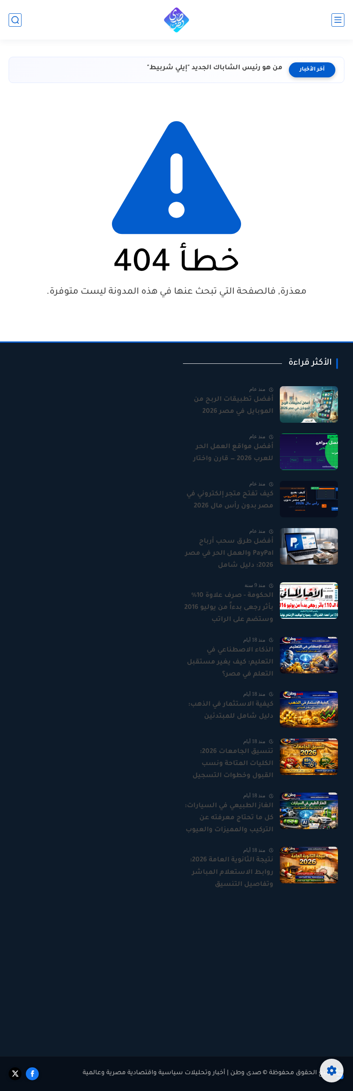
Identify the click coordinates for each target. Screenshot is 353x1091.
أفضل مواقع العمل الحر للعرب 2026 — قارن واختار (233, 453)
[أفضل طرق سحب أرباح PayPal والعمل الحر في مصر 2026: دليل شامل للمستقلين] (309, 546)
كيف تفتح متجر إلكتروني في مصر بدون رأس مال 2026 (229, 500)
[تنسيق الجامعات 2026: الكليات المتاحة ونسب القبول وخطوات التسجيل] (309, 756)
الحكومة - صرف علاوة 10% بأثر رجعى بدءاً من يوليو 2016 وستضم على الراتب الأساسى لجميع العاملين (228, 609)
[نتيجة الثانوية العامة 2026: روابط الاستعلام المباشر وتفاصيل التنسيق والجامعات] (309, 865)
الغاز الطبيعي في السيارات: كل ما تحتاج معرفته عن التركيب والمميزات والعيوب (229, 818)
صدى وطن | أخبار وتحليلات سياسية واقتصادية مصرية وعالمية (172, 1073)
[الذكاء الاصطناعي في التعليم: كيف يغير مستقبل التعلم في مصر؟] (309, 655)
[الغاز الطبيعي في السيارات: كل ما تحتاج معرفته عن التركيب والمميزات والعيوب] (309, 811)
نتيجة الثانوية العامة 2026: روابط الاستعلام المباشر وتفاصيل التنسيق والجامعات (231, 873)
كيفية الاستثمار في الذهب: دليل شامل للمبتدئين (230, 710)
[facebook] (32, 1073)
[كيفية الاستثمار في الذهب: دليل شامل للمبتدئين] (309, 709)
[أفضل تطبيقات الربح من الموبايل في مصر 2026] (309, 404)
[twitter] (15, 1073)
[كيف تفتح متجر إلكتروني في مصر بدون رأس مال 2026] (309, 499)
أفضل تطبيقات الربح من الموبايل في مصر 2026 (233, 405)
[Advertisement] (92, 418)
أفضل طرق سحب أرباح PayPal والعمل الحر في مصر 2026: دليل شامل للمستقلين (229, 555)
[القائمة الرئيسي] (337, 20)
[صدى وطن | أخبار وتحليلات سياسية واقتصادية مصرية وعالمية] (176, 20)
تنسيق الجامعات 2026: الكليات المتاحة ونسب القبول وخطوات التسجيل (232, 764)
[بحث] (15, 20)
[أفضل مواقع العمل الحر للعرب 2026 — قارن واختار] (309, 451)
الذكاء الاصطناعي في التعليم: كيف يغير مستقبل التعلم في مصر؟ (230, 662)
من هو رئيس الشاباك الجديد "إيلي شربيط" (214, 68)
